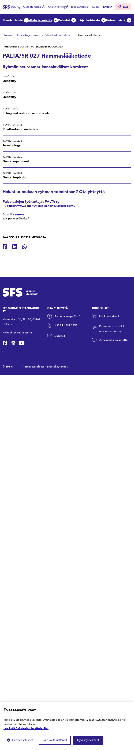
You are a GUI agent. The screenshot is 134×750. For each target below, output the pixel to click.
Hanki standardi (109, 316)
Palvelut (64, 20)
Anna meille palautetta (113, 339)
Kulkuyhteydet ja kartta (17, 332)
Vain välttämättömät (55, 740)
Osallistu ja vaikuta (38, 20)
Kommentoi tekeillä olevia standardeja (111, 329)
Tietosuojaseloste (33, 366)
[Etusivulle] (9, 6)
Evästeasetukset (22, 740)
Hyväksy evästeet (88, 740)
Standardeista (12, 20)
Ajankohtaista (90, 20)
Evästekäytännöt (57, 366)
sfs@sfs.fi (60, 335)
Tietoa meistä (115, 20)
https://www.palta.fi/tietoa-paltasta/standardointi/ (41, 205)
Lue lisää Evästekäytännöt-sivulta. (26, 728)
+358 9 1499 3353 (65, 325)
